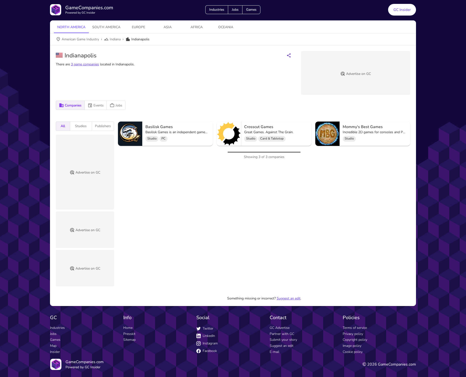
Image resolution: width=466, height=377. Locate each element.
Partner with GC (282, 334)
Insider (55, 352)
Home (128, 327)
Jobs (235, 9)
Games (251, 9)
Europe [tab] (138, 27)
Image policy (352, 345)
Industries (216, 9)
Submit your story (283, 339)
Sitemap (129, 339)
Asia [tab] (168, 27)
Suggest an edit (288, 298)
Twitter (208, 328)
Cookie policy (353, 352)
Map (53, 345)
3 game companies (85, 64)
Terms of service (355, 327)
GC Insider (402, 9)
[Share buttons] (288, 55)
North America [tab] (71, 27)
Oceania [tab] (225, 27)
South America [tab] (106, 27)
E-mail (274, 352)
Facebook (210, 351)
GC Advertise (280, 327)
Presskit (129, 334)
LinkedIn (209, 335)
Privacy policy (353, 334)
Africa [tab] (197, 27)
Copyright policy (355, 339)
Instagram (210, 343)
